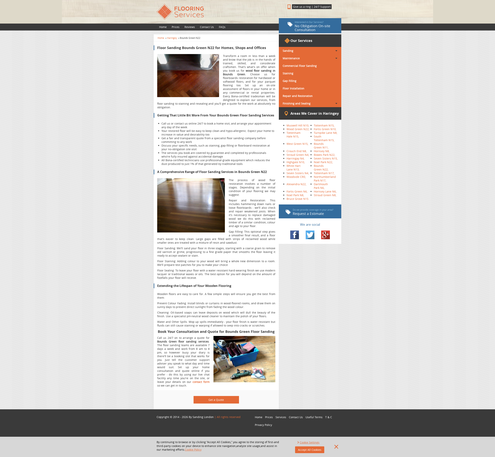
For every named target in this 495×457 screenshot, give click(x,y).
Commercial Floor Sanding (300, 66)
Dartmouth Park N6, (321, 186)
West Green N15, (297, 144)
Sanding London (203, 417)
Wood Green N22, (298, 129)
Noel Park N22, (323, 162)
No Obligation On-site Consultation (312, 26)
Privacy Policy (263, 425)
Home (163, 27)
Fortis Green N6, (297, 191)
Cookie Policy (193, 449)
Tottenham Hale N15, (293, 134)
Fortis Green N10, (325, 129)
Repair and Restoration (298, 96)
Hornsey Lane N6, (325, 191)
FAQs (222, 27)
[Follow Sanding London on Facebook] (294, 235)
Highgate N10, (296, 162)
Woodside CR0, (296, 177)
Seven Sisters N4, (298, 173)
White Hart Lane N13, (293, 167)
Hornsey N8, (321, 151)
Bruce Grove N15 (297, 199)
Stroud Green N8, (325, 195)
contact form (201, 382)
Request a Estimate (313, 212)
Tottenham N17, (324, 173)
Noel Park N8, (295, 195)
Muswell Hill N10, (298, 125)
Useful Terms (314, 417)
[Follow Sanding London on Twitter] (310, 235)
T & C (328, 417)
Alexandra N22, (296, 184)
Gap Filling (289, 81)
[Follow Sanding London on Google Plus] (325, 235)
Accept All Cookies (309, 450)
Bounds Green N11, (321, 145)
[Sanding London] (216, 12)
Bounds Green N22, (321, 167)
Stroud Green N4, (298, 155)
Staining (288, 73)
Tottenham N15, (324, 125)
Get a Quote (216, 400)
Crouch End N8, (297, 151)
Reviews (189, 27)
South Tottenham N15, (324, 138)
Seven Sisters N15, (326, 158)
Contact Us (207, 27)
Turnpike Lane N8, (325, 133)
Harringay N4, (295, 158)
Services (281, 417)
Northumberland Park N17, (325, 178)
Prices (175, 27)
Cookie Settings (309, 442)
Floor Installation (293, 88)
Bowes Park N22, (324, 155)
